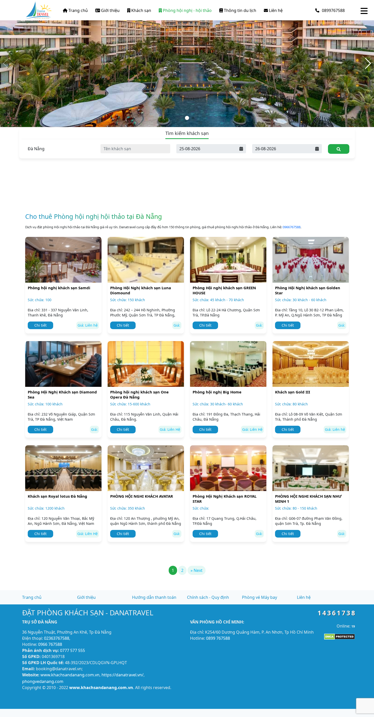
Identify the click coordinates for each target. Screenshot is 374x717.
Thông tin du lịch (239, 10)
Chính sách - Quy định (208, 597)
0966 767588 (50, 644)
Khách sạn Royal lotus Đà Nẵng (57, 496)
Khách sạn (140, 10)
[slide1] (187, 63)
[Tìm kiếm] (338, 149)
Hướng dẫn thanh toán (154, 597)
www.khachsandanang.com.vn (69, 675)
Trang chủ (77, 10)
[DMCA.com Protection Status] (339, 636)
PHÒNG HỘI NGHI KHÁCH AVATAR (141, 496)
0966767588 (291, 227)
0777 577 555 (72, 650)
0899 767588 (218, 638)
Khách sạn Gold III (292, 391)
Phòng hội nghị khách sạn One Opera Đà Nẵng (139, 394)
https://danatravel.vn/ (122, 675)
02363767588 (56, 638)
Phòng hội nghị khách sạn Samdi (59, 287)
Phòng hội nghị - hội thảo (187, 10)
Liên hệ (275, 10)
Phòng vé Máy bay (259, 597)
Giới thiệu (110, 10)
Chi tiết (40, 325)
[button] (368, 63)
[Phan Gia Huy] (38, 9)
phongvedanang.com (42, 681)
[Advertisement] (187, 165)
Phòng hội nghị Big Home (217, 391)
